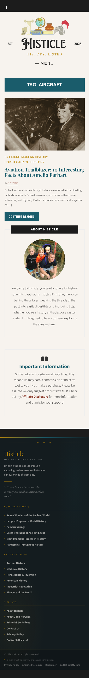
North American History (24, 162)
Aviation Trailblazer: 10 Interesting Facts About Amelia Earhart (44, 172)
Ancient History (16, 563)
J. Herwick (12, 183)
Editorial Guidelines (18, 622)
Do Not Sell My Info (18, 640)
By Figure (12, 157)
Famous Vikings (16, 527)
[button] (44, 63)
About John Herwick (18, 617)
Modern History (34, 157)
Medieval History (17, 569)
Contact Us (13, 628)
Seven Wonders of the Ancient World (28, 515)
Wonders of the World (19, 592)
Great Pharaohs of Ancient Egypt (26, 533)
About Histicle (15, 611)
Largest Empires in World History (26, 521)
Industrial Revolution (19, 587)
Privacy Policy (15, 634)
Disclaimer (51, 665)
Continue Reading (22, 216)
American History (17, 581)
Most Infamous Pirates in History (26, 539)
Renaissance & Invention (21, 575)
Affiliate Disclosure (35, 396)
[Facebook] (7, 7)
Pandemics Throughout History (25, 545)
